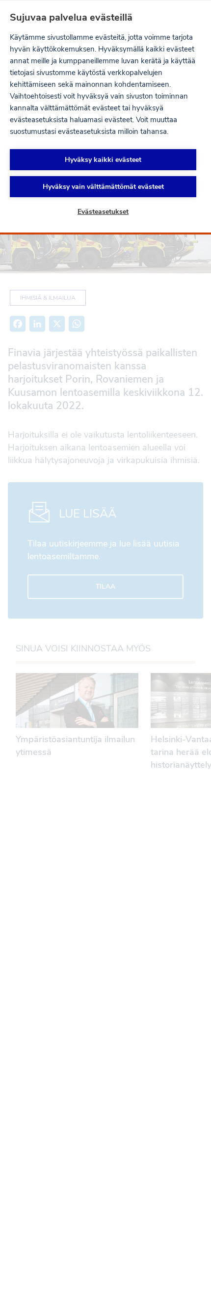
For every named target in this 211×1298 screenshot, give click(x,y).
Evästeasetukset (103, 211)
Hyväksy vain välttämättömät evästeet (103, 186)
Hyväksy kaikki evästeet (103, 159)
